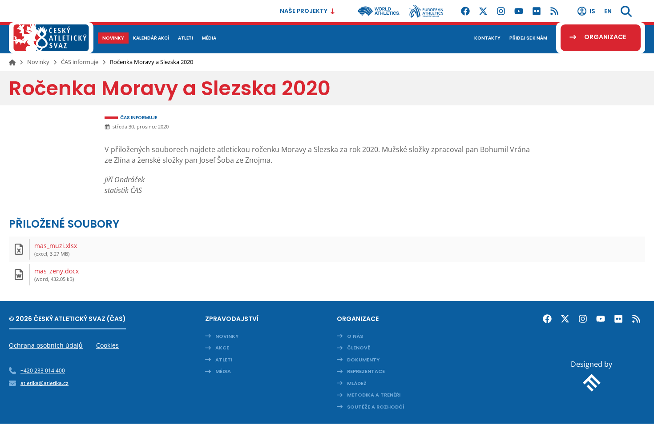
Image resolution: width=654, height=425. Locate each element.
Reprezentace (366, 371)
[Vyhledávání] (626, 11)
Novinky (38, 62)
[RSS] (554, 11)
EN (608, 11)
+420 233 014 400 (42, 370)
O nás (355, 336)
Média (223, 371)
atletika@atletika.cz (44, 383)
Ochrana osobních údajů (46, 345)
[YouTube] (519, 11)
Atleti (223, 359)
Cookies (107, 345)
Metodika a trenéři (373, 394)
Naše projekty (303, 11)
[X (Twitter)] (483, 11)
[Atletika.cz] (51, 37)
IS (592, 11)
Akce (222, 347)
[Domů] (12, 62)
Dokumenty (363, 359)
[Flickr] (536, 11)
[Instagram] (501, 11)
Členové (358, 347)
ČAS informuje (79, 62)
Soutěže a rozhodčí (375, 406)
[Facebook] (465, 11)
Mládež (357, 383)
